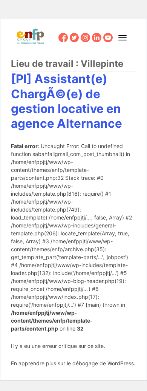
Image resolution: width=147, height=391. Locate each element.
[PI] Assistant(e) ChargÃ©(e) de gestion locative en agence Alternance (66, 101)
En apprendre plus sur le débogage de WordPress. (73, 363)
